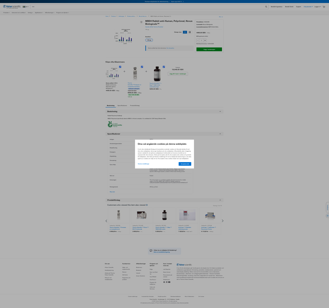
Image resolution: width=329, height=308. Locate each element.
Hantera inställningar (143, 164)
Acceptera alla (185, 164)
